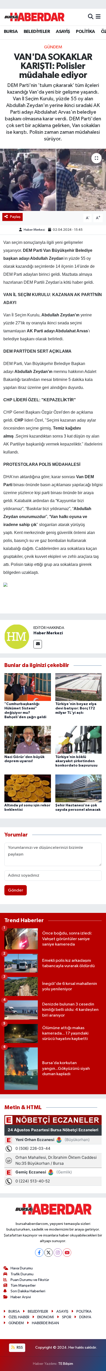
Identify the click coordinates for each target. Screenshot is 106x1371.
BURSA (10, 31)
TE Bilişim (65, 1364)
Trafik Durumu (22, 1274)
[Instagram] (58, 1252)
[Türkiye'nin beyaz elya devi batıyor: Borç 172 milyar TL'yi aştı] (78, 687)
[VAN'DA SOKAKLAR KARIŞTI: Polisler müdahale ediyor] (53, 180)
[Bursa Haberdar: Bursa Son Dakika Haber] (34, 17)
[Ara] (90, 17)
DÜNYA (85, 1317)
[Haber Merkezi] (16, 636)
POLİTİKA (85, 31)
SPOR (66, 1317)
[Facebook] (39, 1252)
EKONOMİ (45, 1317)
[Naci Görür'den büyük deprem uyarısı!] (27, 739)
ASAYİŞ (63, 31)
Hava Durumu (22, 1268)
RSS (19, 1347)
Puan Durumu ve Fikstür (30, 1280)
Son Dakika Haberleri (28, 1291)
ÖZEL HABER (18, 1317)
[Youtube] (67, 1252)
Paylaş (15, 217)
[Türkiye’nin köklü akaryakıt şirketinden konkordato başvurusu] (78, 739)
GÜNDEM (53, 47)
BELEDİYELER (37, 31)
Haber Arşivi (21, 1297)
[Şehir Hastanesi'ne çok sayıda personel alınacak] (78, 788)
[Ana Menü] (98, 17)
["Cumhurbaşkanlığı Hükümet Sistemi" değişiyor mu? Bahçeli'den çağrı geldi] (27, 687)
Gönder (15, 890)
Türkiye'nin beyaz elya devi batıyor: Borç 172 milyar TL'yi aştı (75, 708)
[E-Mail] (37, 644)
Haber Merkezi (34, 230)
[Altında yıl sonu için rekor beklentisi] (27, 788)
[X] (48, 1252)
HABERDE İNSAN (45, 1323)
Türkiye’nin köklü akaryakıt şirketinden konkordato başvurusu (76, 761)
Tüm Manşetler (23, 1285)
